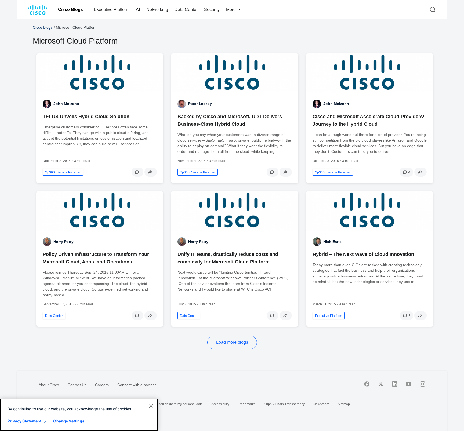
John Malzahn (66, 104)
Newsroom (321, 404)
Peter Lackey (200, 104)
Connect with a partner (136, 385)
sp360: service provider (63, 172)
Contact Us (77, 385)
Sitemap (344, 404)
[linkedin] (394, 384)
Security (212, 9)
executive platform (328, 315)
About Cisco (49, 385)
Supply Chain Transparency (284, 404)
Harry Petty (63, 242)
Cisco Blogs (70, 9)
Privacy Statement (24, 421)
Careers (102, 385)
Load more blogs (232, 342)
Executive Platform (111, 9)
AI (138, 9)
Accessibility (220, 404)
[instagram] (422, 384)
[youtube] (408, 384)
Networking (157, 9)
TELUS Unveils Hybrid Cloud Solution (86, 116)
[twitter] (380, 384)
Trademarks (246, 404)
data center (54, 315)
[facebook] (366, 384)
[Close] (151, 405)
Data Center (186, 9)
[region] (79, 415)
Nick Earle (332, 242)
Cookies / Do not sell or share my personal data (168, 404)
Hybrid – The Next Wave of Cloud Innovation (363, 254)
